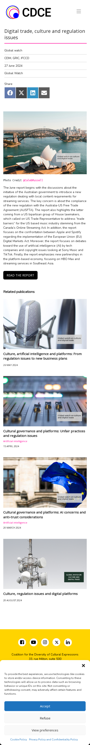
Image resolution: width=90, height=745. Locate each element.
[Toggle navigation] (79, 11)
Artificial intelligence (15, 441)
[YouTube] (33, 643)
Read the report (20, 275)
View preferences (45, 730)
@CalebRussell (33, 180)
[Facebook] (22, 643)
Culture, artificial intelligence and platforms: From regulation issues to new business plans (42, 355)
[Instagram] (45, 643)
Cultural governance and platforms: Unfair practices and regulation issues (44, 433)
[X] (56, 643)
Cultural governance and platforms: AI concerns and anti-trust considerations (44, 514)
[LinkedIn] (67, 643)
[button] (83, 665)
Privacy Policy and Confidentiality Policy (53, 739)
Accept (45, 706)
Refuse (45, 718)
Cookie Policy (18, 739)
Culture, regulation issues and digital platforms (40, 593)
